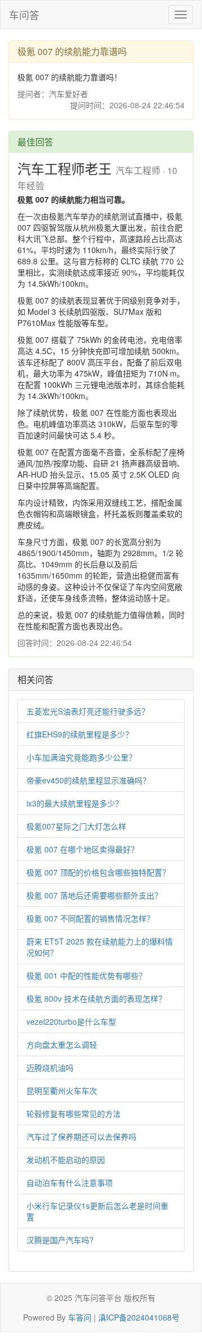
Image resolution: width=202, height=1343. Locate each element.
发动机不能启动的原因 (65, 1159)
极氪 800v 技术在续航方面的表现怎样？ (96, 998)
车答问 (79, 1317)
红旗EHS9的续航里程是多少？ (79, 734)
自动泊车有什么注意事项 (69, 1182)
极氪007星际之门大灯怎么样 (76, 826)
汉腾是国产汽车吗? (60, 1239)
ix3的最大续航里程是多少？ (74, 803)
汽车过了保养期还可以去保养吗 (81, 1136)
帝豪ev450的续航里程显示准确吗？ (88, 780)
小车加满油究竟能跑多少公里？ (81, 757)
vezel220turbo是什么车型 (71, 1021)
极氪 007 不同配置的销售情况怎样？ (90, 918)
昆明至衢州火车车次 (61, 1090)
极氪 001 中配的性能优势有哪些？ (86, 975)
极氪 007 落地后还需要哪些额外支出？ (94, 895)
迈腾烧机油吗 (50, 1067)
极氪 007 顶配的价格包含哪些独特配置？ (98, 872)
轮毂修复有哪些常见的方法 (73, 1113)
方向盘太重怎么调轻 (61, 1044)
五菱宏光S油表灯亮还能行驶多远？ (87, 711)
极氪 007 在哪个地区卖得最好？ (82, 849)
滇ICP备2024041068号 (139, 1317)
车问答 (24, 14)
